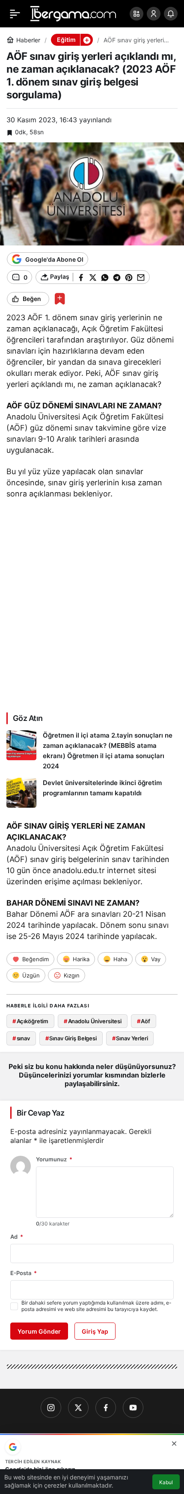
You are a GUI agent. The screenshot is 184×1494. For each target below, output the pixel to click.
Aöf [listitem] (143, 1021)
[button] (136, 14)
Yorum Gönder (39, 1331)
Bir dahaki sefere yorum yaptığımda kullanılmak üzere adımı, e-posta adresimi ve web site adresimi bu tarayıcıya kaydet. (96, 1305)
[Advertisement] (92, 605)
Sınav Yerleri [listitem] (130, 1038)
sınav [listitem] (21, 1038)
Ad (16, 1236)
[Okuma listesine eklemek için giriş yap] (60, 299)
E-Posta (23, 1273)
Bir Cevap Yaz (40, 1112)
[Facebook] (105, 1407)
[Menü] (15, 13)
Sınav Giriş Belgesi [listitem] (71, 1038)
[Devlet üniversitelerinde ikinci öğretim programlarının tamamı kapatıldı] (92, 793)
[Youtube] (133, 1407)
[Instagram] (51, 1407)
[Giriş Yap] (153, 14)
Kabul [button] (166, 1482)
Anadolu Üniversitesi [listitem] (93, 1021)
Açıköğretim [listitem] (30, 1021)
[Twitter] (78, 1407)
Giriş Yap (95, 1331)
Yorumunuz (54, 1159)
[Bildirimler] (171, 14)
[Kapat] (174, 1443)
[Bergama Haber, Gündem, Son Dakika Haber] (73, 13)
